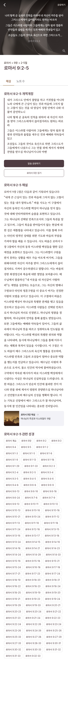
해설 (8, 81)
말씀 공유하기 (34, 163)
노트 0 (20, 81)
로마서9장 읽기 (34, 173)
